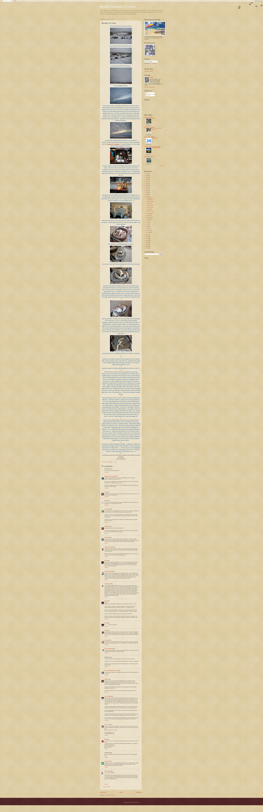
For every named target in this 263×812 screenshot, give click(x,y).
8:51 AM (106, 748)
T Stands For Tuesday (112, 144)
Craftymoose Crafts (109, 547)
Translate (154, 63)
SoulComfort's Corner (118, 6)
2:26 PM (106, 533)
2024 (147, 177)
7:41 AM (106, 735)
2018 (147, 188)
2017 (147, 190)
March (148, 228)
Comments (148, 95)
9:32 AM (106, 626)
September (149, 217)
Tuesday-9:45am (150, 207)
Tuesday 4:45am (150, 201)
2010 (147, 240)
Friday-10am (149, 203)
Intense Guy (107, 509)
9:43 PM (106, 596)
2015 (147, 194)
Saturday (153, 118)
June (148, 222)
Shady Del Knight (108, 571)
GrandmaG (107, 537)
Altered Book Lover (150, 127)
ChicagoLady (107, 583)
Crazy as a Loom (149, 156)
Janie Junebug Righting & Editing (153, 146)
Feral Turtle (107, 761)
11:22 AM (106, 644)
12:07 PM (106, 472)
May (148, 224)
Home (121, 792)
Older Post (139, 792)
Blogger (137, 802)
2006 (147, 248)
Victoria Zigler (108, 696)
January (148, 232)
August (148, 219)
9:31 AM (106, 619)
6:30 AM (106, 784)
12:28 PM (106, 488)
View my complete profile (150, 87)
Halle (106, 739)
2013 (147, 234)
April (148, 226)
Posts (147, 93)
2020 (147, 185)
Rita (152, 77)
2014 (147, 196)
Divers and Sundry (108, 648)
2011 (147, 238)
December (149, 198)
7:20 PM (106, 675)
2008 (147, 244)
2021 (147, 183)
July (148, 220)
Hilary (106, 560)
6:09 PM (106, 579)
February (149, 230)
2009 (147, 242)
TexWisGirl (107, 526)
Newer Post (103, 792)
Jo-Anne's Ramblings (150, 137)
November (149, 213)
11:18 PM (106, 720)
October (148, 215)
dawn (106, 630)
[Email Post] (115, 461)
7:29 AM (106, 767)
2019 (147, 187)
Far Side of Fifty (149, 117)
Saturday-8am (149, 209)
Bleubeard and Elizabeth (110, 476)
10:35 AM (106, 757)
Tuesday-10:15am (150, 210)
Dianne (106, 500)
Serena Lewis (107, 771)
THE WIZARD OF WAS (156, 147)
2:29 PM (106, 543)
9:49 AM (106, 636)
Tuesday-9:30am (150, 205)
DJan (106, 492)
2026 (147, 173)
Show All (161, 165)
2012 (147, 236)
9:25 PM (106, 692)
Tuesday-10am (150, 199)
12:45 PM (106, 505)
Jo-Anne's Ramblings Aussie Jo (111, 670)
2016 (147, 192)
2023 (147, 179)
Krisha (106, 600)
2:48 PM (106, 556)
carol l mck (107, 724)
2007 (147, 246)
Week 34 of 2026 (155, 138)
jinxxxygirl (107, 640)
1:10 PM (106, 653)
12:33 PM (106, 496)
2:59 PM (106, 567)
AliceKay (106, 679)
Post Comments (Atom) (110, 795)
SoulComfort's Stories (149, 71)
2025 (147, 175)
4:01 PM (106, 666)
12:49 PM (106, 522)
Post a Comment (106, 786)
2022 (147, 181)
